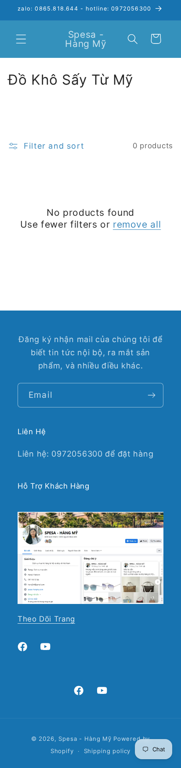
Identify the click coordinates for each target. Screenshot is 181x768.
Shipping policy (107, 750)
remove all (137, 224)
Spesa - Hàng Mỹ (85, 738)
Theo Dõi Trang (46, 618)
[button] (21, 38)
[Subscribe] (151, 395)
